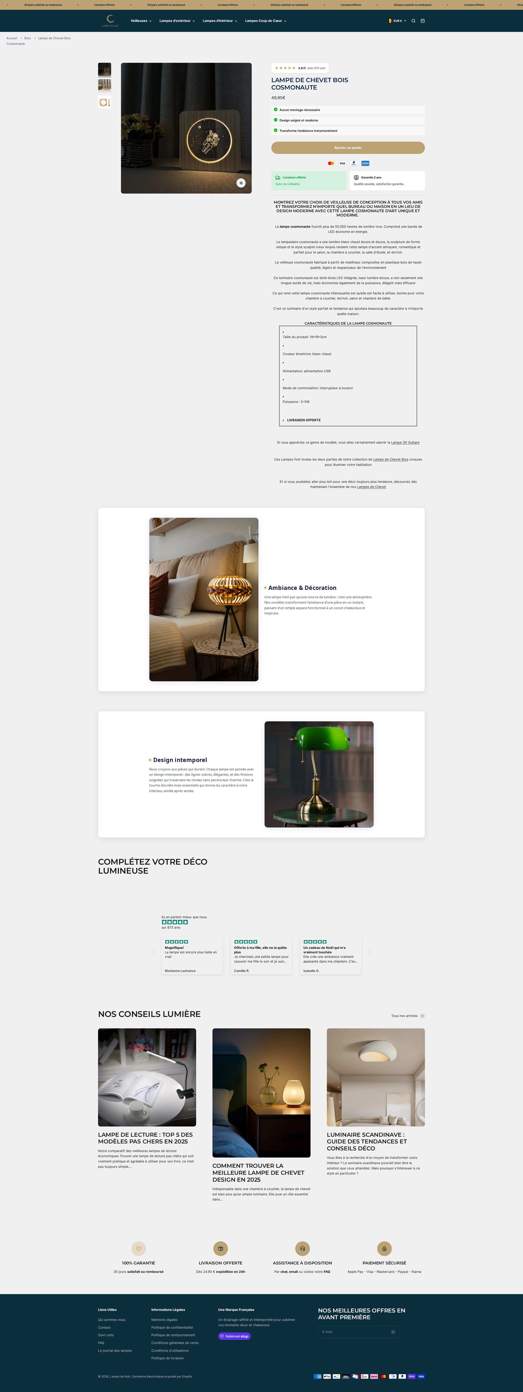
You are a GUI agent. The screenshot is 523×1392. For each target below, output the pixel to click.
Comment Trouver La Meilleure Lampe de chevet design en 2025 (258, 1172)
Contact (104, 1327)
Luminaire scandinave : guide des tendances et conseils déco (367, 1141)
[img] (264, 922)
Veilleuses (139, 21)
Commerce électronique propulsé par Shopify (162, 1376)
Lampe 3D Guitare (405, 442)
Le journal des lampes (115, 1350)
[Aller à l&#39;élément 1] (104, 70)
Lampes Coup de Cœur (263, 21)
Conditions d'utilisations (170, 1350)
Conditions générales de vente (175, 1343)
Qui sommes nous (111, 1320)
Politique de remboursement (173, 1335)
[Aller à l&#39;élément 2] (104, 86)
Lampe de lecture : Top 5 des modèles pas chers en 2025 (145, 1138)
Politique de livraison (167, 1358)
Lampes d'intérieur (218, 21)
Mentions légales (164, 1320)
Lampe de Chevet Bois (390, 459)
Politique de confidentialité (172, 1327)
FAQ (101, 1343)
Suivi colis (106, 1335)
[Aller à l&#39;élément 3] (104, 102)
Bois (28, 38)
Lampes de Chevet (371, 487)
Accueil (12, 38)
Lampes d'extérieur (175, 21)
